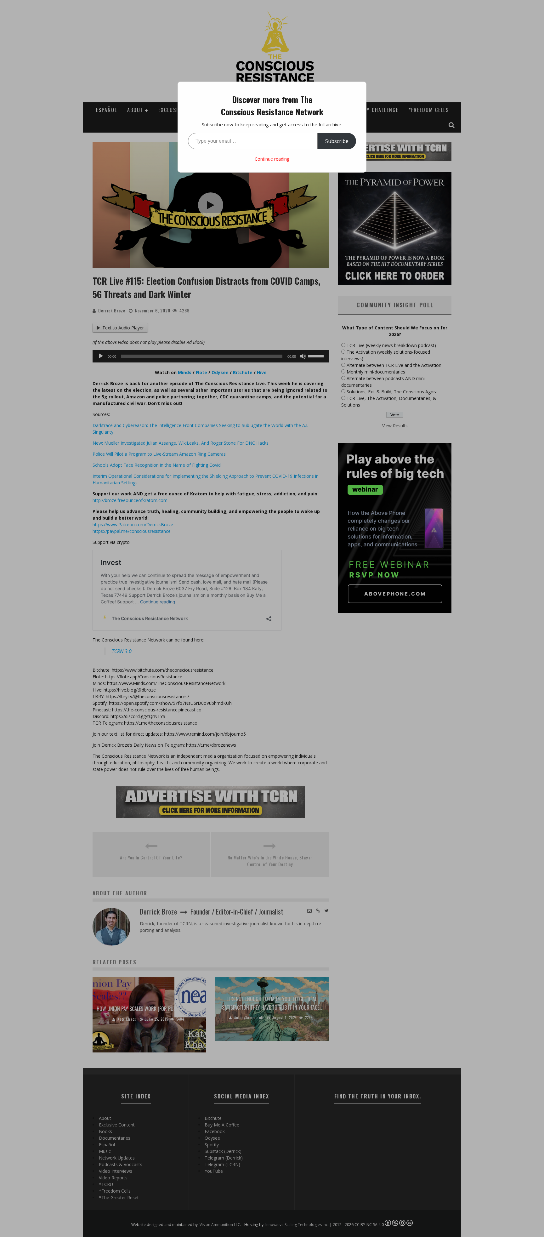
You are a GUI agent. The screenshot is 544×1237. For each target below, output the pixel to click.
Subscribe (336, 141)
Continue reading (272, 159)
